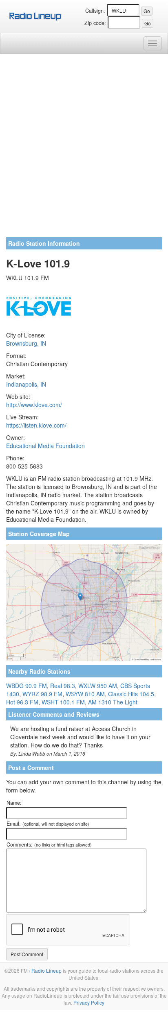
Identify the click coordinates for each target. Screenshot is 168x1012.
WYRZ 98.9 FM (42, 694)
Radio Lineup (46, 970)
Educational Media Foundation (45, 445)
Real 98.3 (62, 685)
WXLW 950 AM (97, 685)
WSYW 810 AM (85, 694)
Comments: (49, 844)
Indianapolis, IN (26, 384)
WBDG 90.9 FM (26, 685)
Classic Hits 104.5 (131, 694)
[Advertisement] (84, 148)
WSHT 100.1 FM (63, 702)
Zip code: (95, 23)
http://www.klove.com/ (34, 405)
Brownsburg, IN (26, 343)
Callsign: (95, 10)
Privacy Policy (88, 1002)
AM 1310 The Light (112, 702)
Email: (48, 823)
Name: (14, 802)
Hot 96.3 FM (22, 702)
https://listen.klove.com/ (36, 425)
